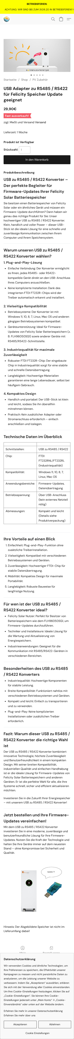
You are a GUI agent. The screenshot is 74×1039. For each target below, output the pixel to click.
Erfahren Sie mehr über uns (19, 1015)
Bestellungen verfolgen (51, 955)
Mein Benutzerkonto (22, 955)
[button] (6, 19)
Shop (24, 80)
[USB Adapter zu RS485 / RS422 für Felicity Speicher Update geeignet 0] (37, 55)
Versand (40, 122)
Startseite (10, 80)
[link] (37, 9)
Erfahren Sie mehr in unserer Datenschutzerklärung (33, 1011)
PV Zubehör (40, 80)
